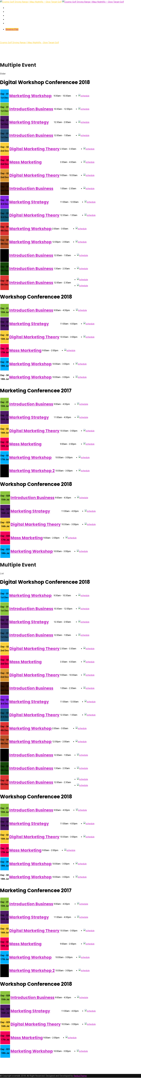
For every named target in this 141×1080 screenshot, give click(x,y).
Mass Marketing (25, 162)
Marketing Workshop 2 (32, 470)
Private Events (14, 23)
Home (9, 7)
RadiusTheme (80, 1075)
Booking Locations (17, 11)
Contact (11, 19)
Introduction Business (31, 109)
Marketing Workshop (30, 96)
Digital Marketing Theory (34, 149)
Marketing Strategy (29, 122)
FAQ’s (9, 15)
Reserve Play (12, 29)
